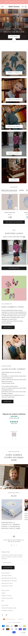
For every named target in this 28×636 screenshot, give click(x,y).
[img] (14, 416)
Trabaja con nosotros (7, 595)
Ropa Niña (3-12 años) (7, 583)
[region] (14, 539)
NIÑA (21, 190)
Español (20, 619)
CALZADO (14, 180)
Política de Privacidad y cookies (9, 608)
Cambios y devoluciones (7, 598)
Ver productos (14, 268)
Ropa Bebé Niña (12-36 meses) (9, 578)
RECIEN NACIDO (9, 190)
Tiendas (3, 593)
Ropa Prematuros (6, 573)
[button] (13, 439)
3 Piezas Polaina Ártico (9, 212)
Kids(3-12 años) (14, 153)
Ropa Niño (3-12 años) (7, 586)
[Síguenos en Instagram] (6, 615)
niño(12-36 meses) (14, 126)
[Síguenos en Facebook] (2, 615)
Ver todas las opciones (14, 222)
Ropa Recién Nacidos (7, 575)
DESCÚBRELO (8, 327)
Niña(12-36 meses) (14, 99)
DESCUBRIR (14, 36)
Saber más (7, 401)
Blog (3, 600)
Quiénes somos (5, 590)
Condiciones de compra (7, 610)
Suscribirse (8, 567)
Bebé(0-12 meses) (14, 73)
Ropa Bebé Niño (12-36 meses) (9, 580)
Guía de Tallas (5, 605)
